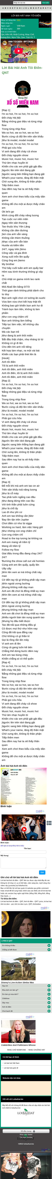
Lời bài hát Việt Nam (11, 1063)
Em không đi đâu (8, 945)
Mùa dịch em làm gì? (10, 990)
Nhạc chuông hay (36, 1050)
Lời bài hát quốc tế (11, 1068)
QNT (19, 20)
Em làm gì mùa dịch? (10, 994)
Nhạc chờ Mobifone (16, 1050)
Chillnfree (5, 998)
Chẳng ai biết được (9, 950)
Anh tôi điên (6, 1007)
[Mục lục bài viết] (49, 823)
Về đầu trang (26, 1131)
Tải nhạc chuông (26, 1137)
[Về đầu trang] (49, 1176)
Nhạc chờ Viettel (26, 1134)
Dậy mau (5, 1003)
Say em (5, 986)
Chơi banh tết (7, 1011)
